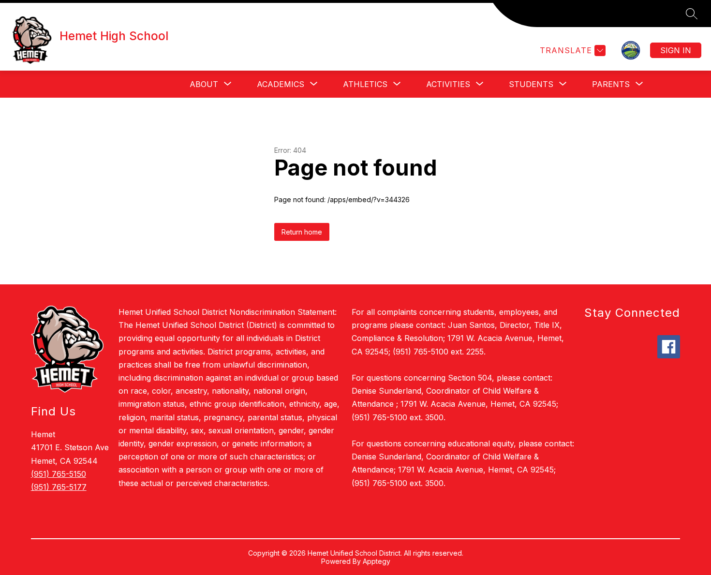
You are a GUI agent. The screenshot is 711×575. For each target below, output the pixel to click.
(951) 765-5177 (59, 487)
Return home (301, 232)
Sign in (675, 50)
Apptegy (376, 561)
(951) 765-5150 (58, 474)
